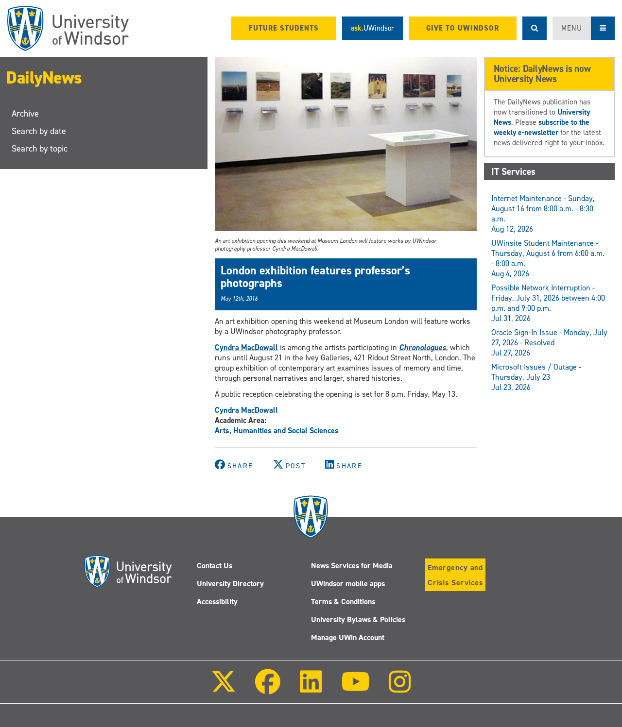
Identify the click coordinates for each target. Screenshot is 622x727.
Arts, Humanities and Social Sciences (277, 430)
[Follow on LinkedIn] (310, 688)
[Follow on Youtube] (355, 688)
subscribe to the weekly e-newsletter (541, 127)
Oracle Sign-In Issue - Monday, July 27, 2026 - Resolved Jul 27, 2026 (549, 342)
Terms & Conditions (343, 601)
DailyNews (44, 77)
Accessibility (217, 601)
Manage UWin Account (347, 637)
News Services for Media (352, 565)
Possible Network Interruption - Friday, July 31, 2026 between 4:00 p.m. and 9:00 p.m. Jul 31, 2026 (548, 303)
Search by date (39, 131)
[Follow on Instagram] (400, 688)
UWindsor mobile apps (348, 583)
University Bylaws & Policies (358, 619)
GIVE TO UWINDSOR (462, 28)
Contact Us (214, 565)
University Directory (230, 583)
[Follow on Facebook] (267, 688)
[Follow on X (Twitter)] (223, 688)
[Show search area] (534, 28)
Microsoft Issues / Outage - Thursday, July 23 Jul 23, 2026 (536, 377)
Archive (25, 113)
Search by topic (40, 148)
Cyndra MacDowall (246, 347)
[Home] (68, 28)
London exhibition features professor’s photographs (315, 277)
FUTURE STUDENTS (284, 28)
